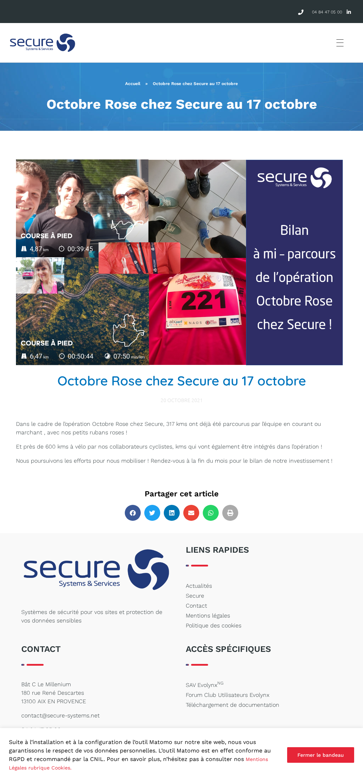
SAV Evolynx (204, 684)
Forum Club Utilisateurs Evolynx (227, 695)
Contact (196, 605)
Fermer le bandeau (320, 755)
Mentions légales (208, 615)
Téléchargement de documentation (232, 704)
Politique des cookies (213, 625)
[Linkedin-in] (349, 12)
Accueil (132, 83)
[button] (133, 513)
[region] (181, 753)
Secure (195, 595)
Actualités (199, 585)
